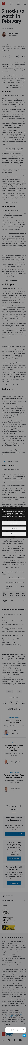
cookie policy (21, 516)
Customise (14, 534)
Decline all (14, 528)
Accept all (14, 523)
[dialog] (14, 522)
